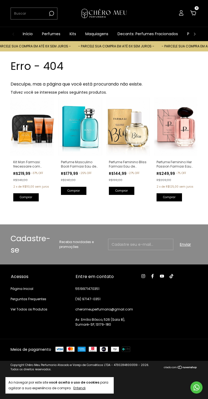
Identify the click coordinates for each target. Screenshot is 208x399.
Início (28, 34)
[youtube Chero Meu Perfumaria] (162, 276)
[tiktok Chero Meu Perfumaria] (171, 276)
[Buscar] (51, 13)
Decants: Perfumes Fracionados (148, 34)
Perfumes (51, 34)
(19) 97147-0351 (87, 299)
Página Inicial (22, 288)
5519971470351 (87, 288)
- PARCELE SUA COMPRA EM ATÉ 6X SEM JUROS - (112, 46)
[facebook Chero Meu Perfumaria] (152, 276)
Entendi (79, 388)
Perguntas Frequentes (28, 299)
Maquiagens (96, 34)
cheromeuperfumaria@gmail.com (104, 309)
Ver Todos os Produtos (29, 309)
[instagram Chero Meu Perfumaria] (143, 276)
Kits (73, 34)
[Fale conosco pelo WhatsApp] (196, 387)
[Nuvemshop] (180, 368)
